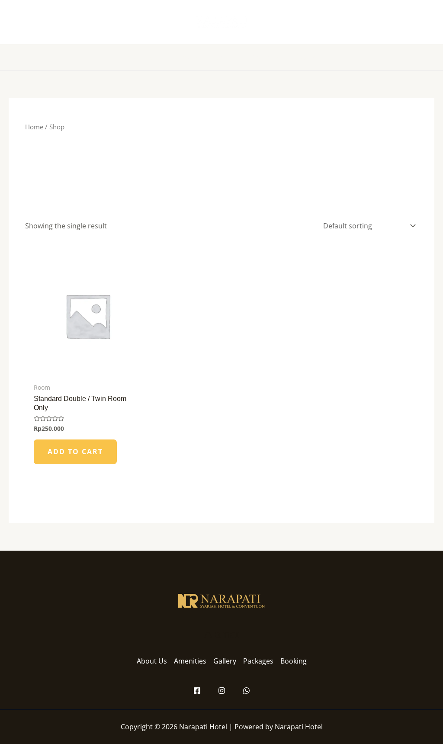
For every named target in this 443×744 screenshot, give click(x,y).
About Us (152, 661)
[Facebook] (197, 690)
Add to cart (75, 451)
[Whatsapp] (246, 690)
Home (34, 126)
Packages (258, 661)
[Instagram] (222, 690)
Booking (293, 661)
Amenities (190, 661)
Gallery (224, 661)
